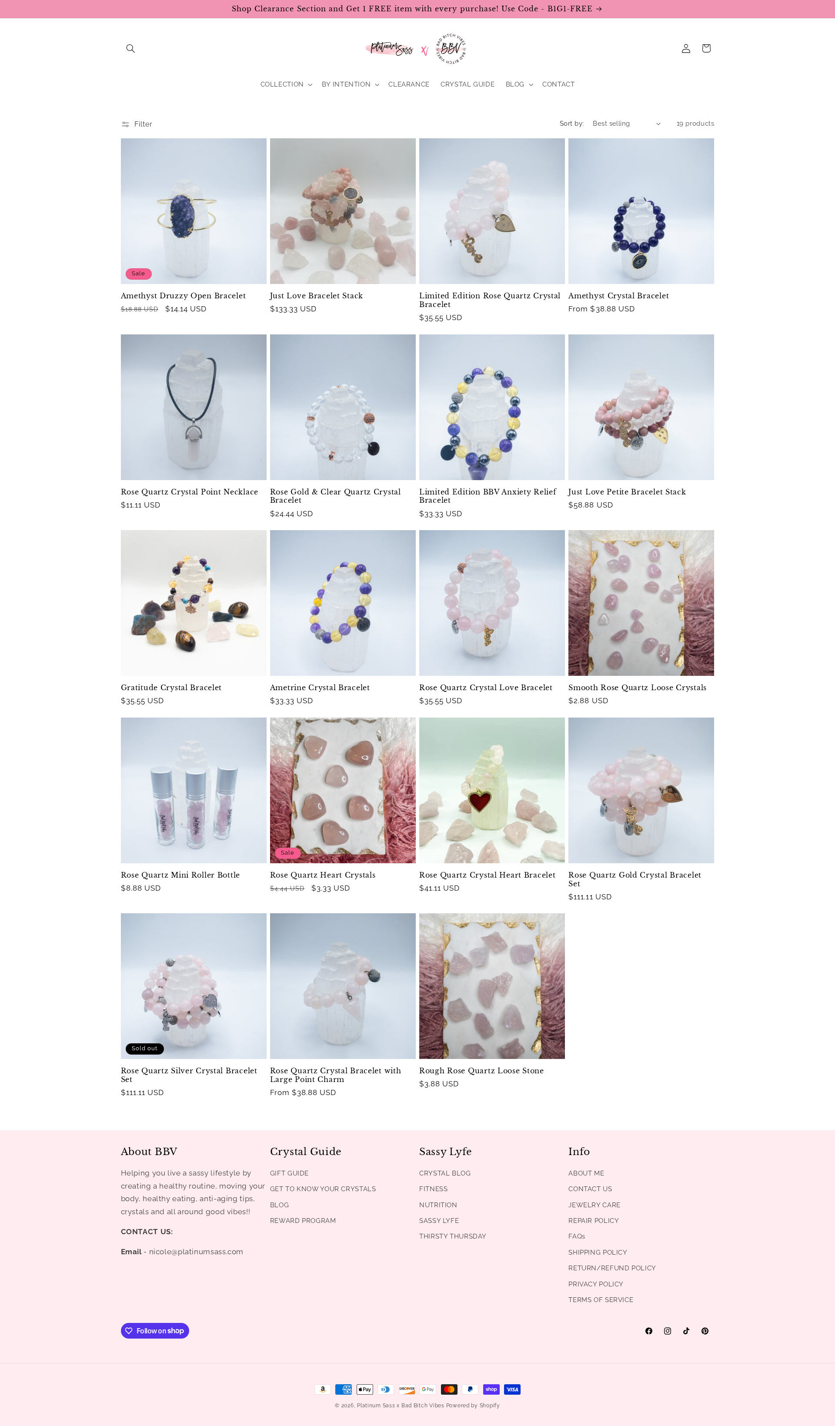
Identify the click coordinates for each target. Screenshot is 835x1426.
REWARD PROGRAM (303, 1220)
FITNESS (433, 1188)
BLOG (279, 1205)
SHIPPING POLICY (597, 1252)
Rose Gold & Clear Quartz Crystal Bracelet (335, 496)
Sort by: (572, 123)
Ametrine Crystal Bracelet (320, 688)
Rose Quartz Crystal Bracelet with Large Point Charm (335, 1075)
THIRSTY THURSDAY (453, 1236)
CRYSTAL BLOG (445, 1173)
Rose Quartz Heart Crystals (323, 875)
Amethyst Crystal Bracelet (618, 296)
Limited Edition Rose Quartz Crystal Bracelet (490, 300)
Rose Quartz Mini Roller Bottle (180, 875)
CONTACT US (590, 1188)
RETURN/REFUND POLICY (612, 1268)
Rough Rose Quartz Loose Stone (481, 1071)
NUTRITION (438, 1205)
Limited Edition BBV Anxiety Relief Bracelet (487, 496)
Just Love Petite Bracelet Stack (627, 492)
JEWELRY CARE (594, 1205)
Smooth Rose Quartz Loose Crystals (637, 688)
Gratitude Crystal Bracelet (171, 688)
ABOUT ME (586, 1173)
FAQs (576, 1236)
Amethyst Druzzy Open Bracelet (183, 296)
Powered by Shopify (473, 1406)
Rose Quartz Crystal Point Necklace (189, 492)
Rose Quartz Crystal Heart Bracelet (487, 875)
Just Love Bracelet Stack (316, 296)
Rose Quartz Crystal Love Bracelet (486, 688)
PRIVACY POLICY (596, 1284)
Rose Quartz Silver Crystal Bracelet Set (189, 1075)
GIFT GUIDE (289, 1173)
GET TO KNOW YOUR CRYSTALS (323, 1188)
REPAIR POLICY (593, 1220)
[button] (131, 48)
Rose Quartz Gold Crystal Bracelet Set (634, 879)
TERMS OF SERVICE (600, 1299)
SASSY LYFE (439, 1220)
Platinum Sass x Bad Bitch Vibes (400, 1406)
